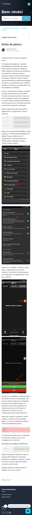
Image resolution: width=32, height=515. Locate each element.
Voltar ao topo (6, 480)
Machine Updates (7, 494)
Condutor (4, 30)
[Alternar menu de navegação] (29, 4)
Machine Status (6, 497)
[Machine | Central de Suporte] (6, 4)
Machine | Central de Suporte (11, 28)
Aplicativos (24, 28)
